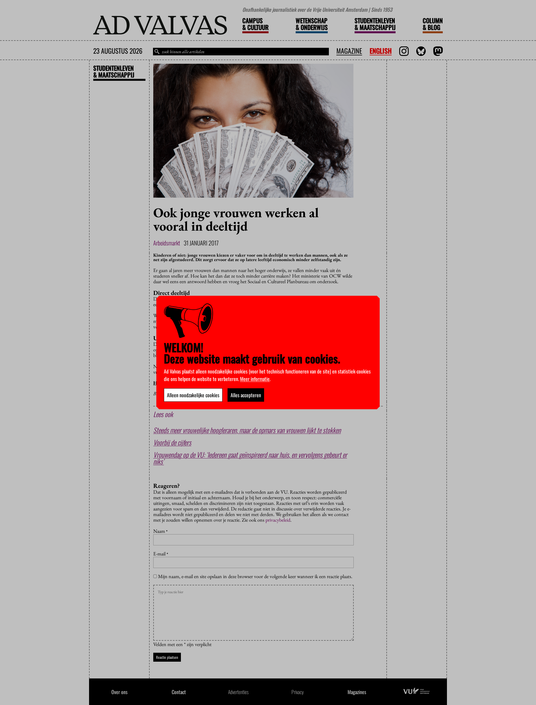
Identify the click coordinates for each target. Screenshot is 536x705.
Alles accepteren (246, 395)
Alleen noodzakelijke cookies (193, 395)
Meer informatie (255, 378)
